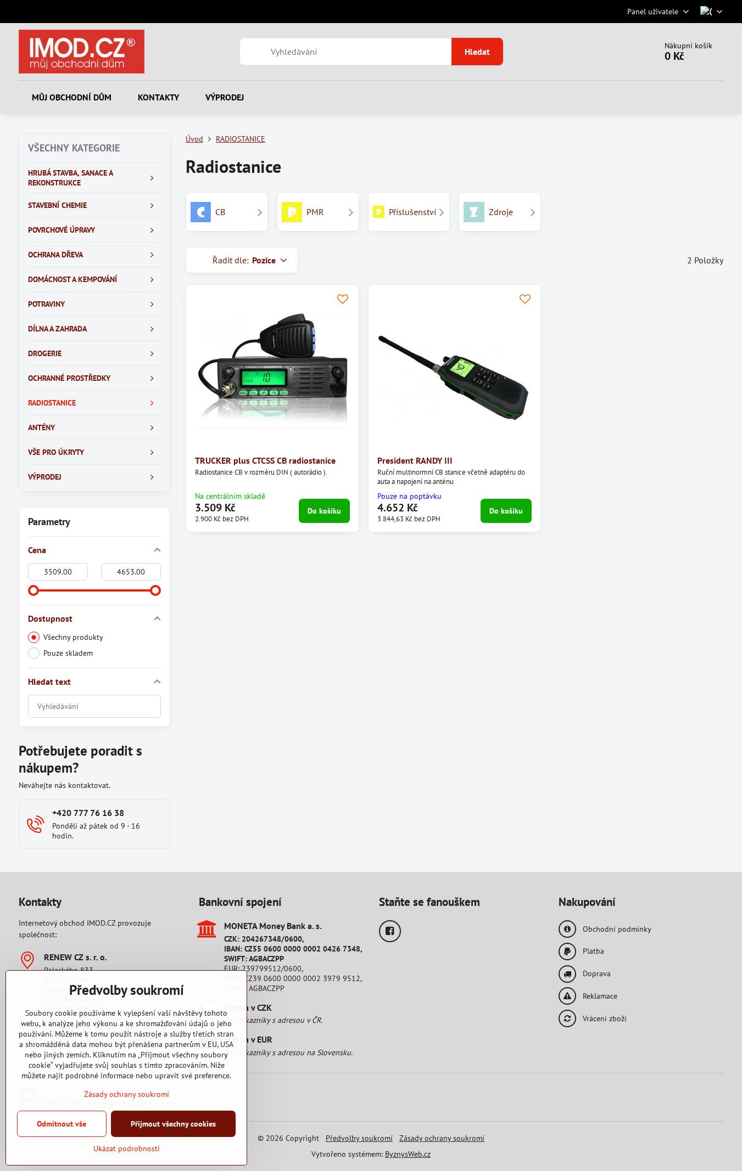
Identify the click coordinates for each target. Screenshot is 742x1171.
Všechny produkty (73, 637)
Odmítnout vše (61, 1124)
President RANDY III (415, 460)
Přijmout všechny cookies (173, 1124)
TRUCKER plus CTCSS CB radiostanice (265, 460)
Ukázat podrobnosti (126, 1148)
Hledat (477, 51)
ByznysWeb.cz (408, 1154)
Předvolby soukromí (359, 1138)
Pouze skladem (68, 653)
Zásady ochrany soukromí (441, 1138)
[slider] (33, 590)
